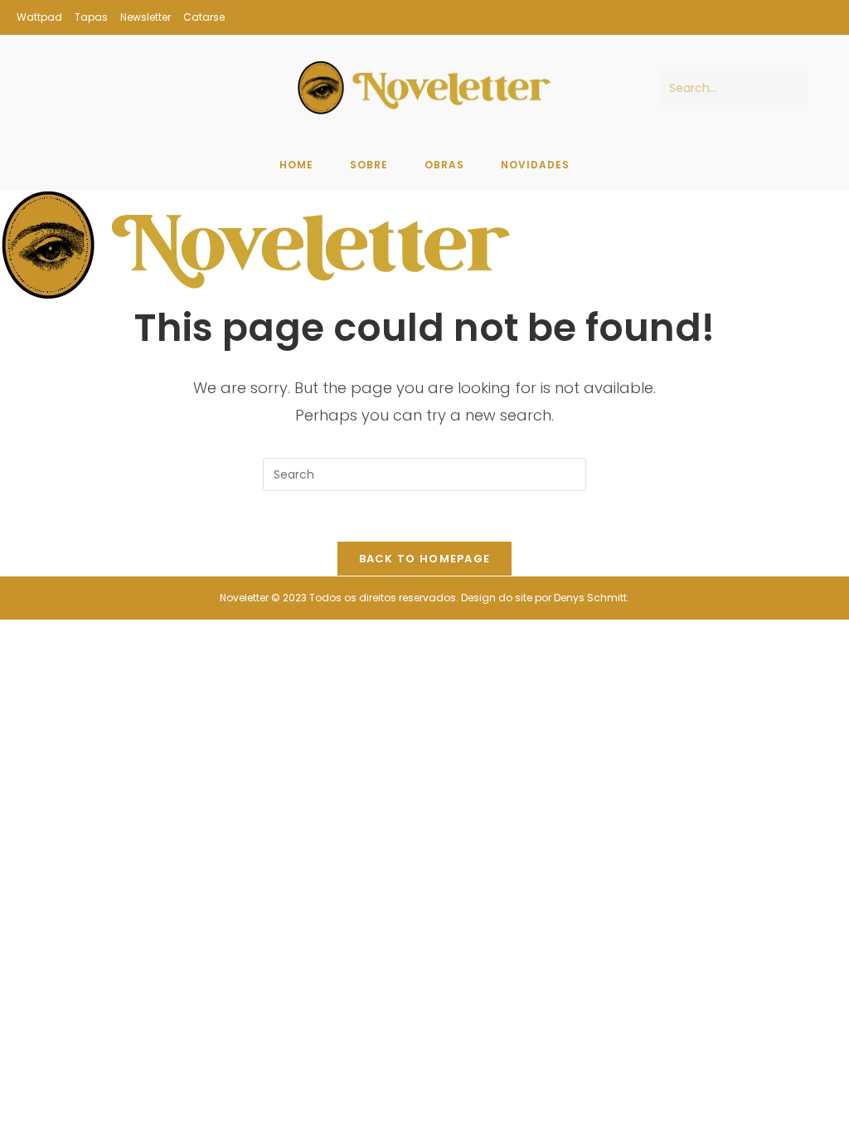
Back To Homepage (425, 558)
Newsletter (145, 17)
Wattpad (39, 17)
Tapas (91, 17)
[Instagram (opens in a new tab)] (803, 17)
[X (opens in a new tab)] (779, 17)
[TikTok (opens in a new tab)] (823, 17)
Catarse (204, 17)
